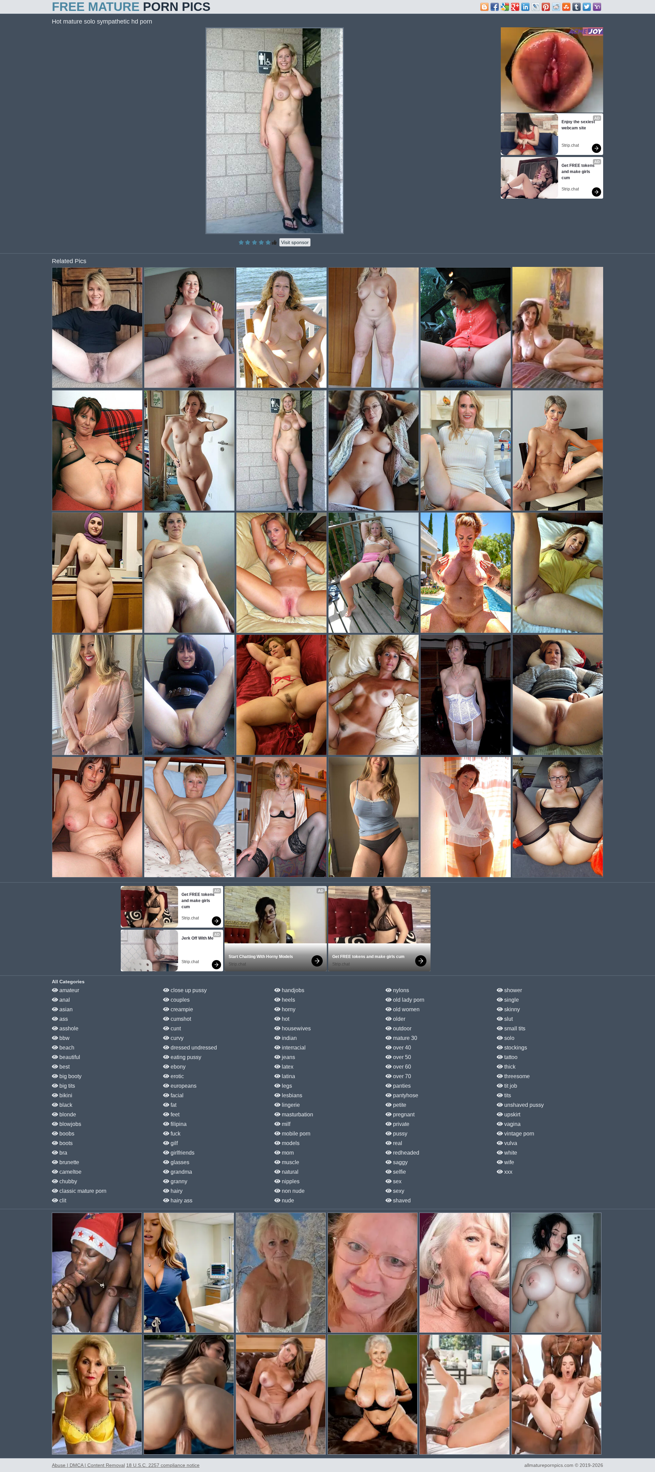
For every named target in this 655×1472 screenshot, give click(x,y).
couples (179, 1000)
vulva (510, 1143)
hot (284, 1019)
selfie (399, 1172)
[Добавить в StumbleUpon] (566, 7)
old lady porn (408, 1000)
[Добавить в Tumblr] (576, 7)
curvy (176, 1038)
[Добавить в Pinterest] (546, 7)
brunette (68, 1162)
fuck (174, 1134)
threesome (516, 1076)
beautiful (69, 1057)
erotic (176, 1076)
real (397, 1143)
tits (507, 1095)
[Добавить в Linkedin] (525, 7)
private (400, 1124)
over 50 (401, 1057)
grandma (180, 1172)
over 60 (401, 1067)
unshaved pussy (523, 1105)
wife (508, 1162)
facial (176, 1095)
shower (512, 990)
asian (65, 1009)
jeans (287, 1057)
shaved (401, 1200)
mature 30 (404, 1038)
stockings (515, 1048)
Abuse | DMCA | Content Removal (88, 1465)
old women (406, 1009)
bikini (65, 1095)
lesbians (291, 1095)
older (398, 1019)
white (510, 1153)
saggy (400, 1162)
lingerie (290, 1105)
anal (64, 1000)
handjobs (292, 990)
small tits (514, 1028)
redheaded (405, 1153)
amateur (68, 990)
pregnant (403, 1114)
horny (287, 1009)
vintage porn (518, 1134)
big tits (66, 1086)
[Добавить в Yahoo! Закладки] (597, 7)
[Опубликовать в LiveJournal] (536, 7)
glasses (179, 1162)
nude (287, 1200)
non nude (292, 1191)
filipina (178, 1124)
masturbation (296, 1114)
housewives (295, 1028)
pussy (399, 1134)
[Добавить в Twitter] (587, 7)
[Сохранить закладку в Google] (505, 7)
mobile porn (295, 1134)
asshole (68, 1028)
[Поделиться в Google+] (515, 7)
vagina (512, 1124)
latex (286, 1067)
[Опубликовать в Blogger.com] (484, 7)
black (65, 1105)
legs (286, 1086)
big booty (70, 1076)
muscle (289, 1162)
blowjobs (69, 1124)
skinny (511, 1009)
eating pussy (185, 1057)
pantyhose (405, 1095)
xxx (507, 1172)
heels (287, 1000)
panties (401, 1086)
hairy (176, 1191)
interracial (293, 1048)
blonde (67, 1114)
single (511, 1000)
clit (62, 1200)
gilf (173, 1143)
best (64, 1067)
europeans (182, 1086)
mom (287, 1153)
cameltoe (70, 1172)
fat (172, 1105)
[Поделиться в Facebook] (495, 7)
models (290, 1143)
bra (62, 1153)
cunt (175, 1028)
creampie (181, 1009)
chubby (67, 1181)
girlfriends (181, 1153)
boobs (66, 1134)
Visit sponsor (295, 242)
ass (63, 1019)
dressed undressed (193, 1048)
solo (508, 1038)
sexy (398, 1191)
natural (289, 1172)
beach (66, 1048)
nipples (290, 1181)
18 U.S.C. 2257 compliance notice (163, 1465)
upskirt (511, 1114)
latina (287, 1076)
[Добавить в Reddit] (556, 7)
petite (399, 1105)
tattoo (510, 1057)
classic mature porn (82, 1191)
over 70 (401, 1076)
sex (397, 1181)
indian (288, 1038)
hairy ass (180, 1200)
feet (174, 1114)
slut (508, 1019)
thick (509, 1067)
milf (285, 1124)
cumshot (180, 1019)
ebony (177, 1067)
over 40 (401, 1048)
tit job (510, 1086)
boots (65, 1143)
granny (178, 1181)
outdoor (401, 1028)
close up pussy (188, 990)
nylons (400, 990)
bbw (64, 1038)
